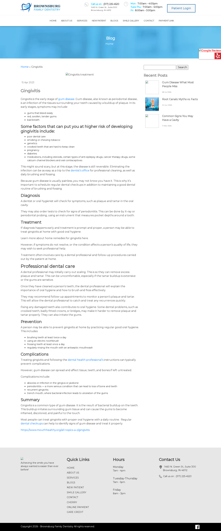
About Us (66, 20)
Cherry (72, 502)
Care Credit (75, 512)
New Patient (99, 20)
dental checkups (32, 423)
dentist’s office (80, 170)
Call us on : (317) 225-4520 (177, 476)
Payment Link (166, 20)
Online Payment (78, 507)
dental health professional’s (85, 359)
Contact (149, 20)
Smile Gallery (131, 20)
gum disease (66, 99)
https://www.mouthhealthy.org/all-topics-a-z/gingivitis (55, 430)
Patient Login (181, 8)
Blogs (114, 20)
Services (82, 20)
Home (53, 20)
